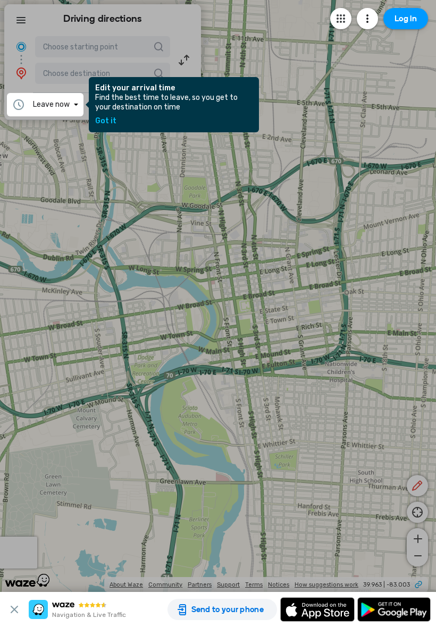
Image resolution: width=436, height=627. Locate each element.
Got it (105, 121)
